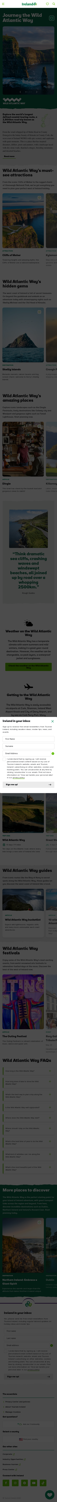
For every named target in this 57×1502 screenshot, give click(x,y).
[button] (52, 721)
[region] (28, 232)
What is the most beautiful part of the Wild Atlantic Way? (23, 1168)
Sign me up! (12, 785)
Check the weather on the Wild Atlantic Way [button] (28, 667)
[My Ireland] (47, 4)
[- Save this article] (51, 18)
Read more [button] (9, 156)
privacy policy (19, 778)
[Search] (54, 4)
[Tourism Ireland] (29, 4)
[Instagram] (15, 1483)
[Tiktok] (43, 1483)
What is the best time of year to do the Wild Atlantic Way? (24, 1143)
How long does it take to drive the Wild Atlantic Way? (22, 1083)
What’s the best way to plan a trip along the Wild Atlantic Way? (23, 1096)
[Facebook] (6, 1483)
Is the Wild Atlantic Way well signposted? (22, 1107)
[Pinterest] (24, 1483)
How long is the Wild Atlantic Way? (19, 1071)
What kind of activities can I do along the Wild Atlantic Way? (22, 1155)
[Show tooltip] (52, 753)
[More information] (49, 86)
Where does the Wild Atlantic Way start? (22, 1118)
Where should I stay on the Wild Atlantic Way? (22, 1130)
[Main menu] (3, 4)
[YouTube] (33, 1483)
